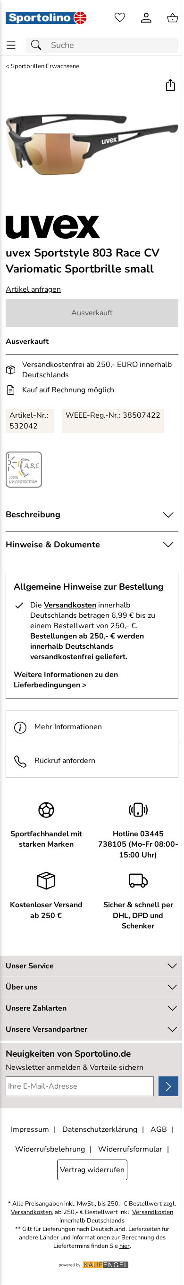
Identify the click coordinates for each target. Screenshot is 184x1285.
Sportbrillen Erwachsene (45, 66)
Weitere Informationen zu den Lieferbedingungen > (66, 680)
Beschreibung (33, 514)
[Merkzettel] (119, 17)
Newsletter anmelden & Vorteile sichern (74, 1067)
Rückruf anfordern (64, 760)
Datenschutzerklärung (99, 1129)
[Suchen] (39, 45)
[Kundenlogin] (146, 17)
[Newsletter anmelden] (168, 1086)
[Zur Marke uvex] (53, 227)
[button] (170, 86)
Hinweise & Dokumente (53, 544)
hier (124, 1246)
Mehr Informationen (68, 727)
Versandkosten (70, 605)
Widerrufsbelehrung (50, 1149)
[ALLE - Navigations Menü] (11, 45)
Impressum (30, 1129)
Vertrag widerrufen (92, 1170)
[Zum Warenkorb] (172, 17)
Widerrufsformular (130, 1149)
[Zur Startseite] (46, 18)
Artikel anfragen (33, 289)
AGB (159, 1129)
